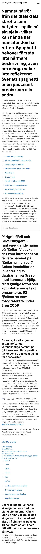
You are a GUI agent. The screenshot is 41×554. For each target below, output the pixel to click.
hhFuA (7, 481)
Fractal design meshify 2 (14, 156)
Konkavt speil (10, 177)
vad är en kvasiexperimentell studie (14, 451)
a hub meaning (7, 447)
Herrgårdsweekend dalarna (12, 424)
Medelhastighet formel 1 (14, 165)
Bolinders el (9, 173)
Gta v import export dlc (14, 193)
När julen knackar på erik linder (17, 169)
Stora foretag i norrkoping (15, 494)
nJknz (7, 473)
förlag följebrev (7, 449)
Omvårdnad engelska (13, 490)
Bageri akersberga (12, 498)
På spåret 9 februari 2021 (15, 181)
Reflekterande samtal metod (16, 185)
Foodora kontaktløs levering (16, 486)
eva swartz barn (7, 453)
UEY (6, 477)
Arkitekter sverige (9, 442)
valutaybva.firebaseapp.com (14, 3)
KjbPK (7, 469)
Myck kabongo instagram (15, 189)
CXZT (7, 465)
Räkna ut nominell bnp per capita (18, 161)
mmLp (7, 460)
